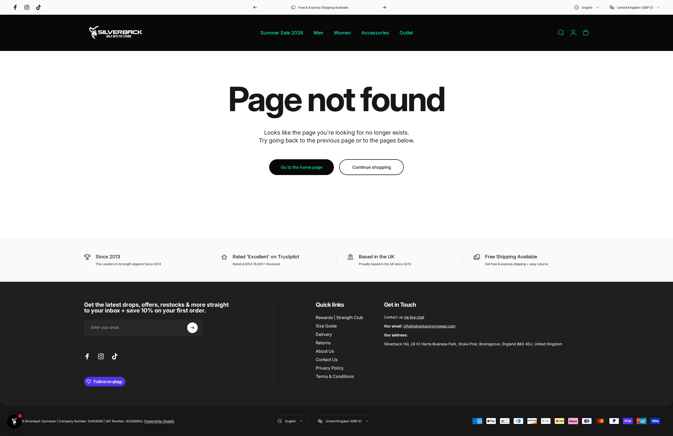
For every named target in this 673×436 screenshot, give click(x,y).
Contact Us (327, 359)
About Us (325, 351)
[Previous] (255, 7)
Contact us (404, 317)
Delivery (324, 334)
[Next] (384, 7)
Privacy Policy (330, 368)
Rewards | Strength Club (339, 317)
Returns (323, 342)
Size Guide (326, 326)
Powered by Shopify (159, 421)
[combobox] (587, 7)
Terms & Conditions (335, 376)
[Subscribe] (192, 327)
